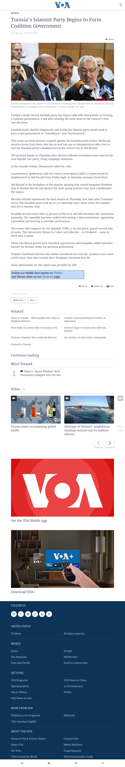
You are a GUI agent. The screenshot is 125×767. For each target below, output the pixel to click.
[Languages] (75, 763)
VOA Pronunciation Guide (78, 756)
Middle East (70, 657)
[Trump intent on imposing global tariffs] (36, 410)
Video (15, 389)
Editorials (69, 715)
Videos (67, 692)
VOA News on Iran (21, 698)
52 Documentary (73, 686)
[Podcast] (49, 614)
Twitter (58, 272)
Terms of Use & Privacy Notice (28, 738)
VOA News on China (75, 680)
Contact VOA (71, 738)
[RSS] (42, 614)
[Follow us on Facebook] (14, 614)
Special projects (20, 686)
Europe (68, 651)
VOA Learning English (23, 721)
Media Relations (73, 744)
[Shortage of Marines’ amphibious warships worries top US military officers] (89, 410)
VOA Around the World (24, 756)
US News (16, 633)
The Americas (19, 657)
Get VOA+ (16, 750)
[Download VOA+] (62, 559)
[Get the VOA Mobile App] (62, 488)
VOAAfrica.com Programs (25, 715)
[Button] (109, 39)
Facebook (47, 276)
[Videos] (49, 763)
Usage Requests (73, 750)
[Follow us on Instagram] (35, 614)
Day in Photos (19, 692)
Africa (15, 13)
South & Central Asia (76, 663)
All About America (74, 633)
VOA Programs (19, 680)
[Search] (102, 763)
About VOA (17, 744)
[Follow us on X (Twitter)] (21, 614)
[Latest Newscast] (22, 763)
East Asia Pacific (20, 663)
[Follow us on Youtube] (28, 614)
